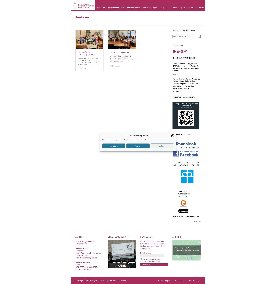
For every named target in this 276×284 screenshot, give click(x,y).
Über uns (101, 8)
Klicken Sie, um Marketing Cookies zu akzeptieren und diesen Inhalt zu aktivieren (186, 250)
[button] (173, 136)
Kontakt (191, 280)
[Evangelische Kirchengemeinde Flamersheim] (83, 9)
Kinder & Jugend (178, 8)
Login (198, 280)
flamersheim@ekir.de (88, 258)
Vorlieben (162, 146)
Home (160, 280)
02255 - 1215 (87, 255)
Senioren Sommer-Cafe (119, 52)
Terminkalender (133, 8)
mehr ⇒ (197, 221)
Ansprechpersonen (116, 8)
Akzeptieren (114, 146)
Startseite (200, 8)
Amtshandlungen (150, 8)
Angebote (164, 8)
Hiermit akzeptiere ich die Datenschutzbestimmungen (150, 260)
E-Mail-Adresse (145, 253)
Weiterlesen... (83, 68)
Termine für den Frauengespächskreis (86, 53)
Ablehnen (138, 146)
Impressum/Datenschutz (175, 280)
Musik (190, 8)
